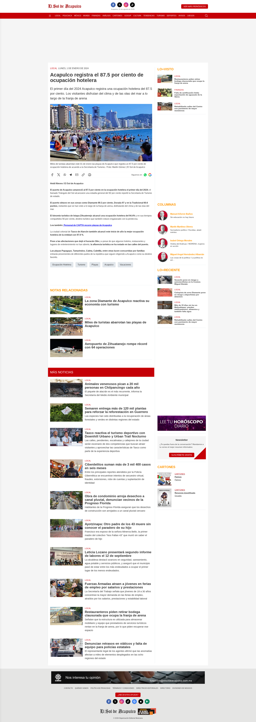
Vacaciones (125, 265)
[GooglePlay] (147, 701)
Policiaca (67, 16)
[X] (119, 4)
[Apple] (140, 701)
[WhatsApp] (65, 175)
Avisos (182, 16)
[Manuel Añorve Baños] (162, 215)
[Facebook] (113, 4)
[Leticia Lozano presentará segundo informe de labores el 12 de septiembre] (66, 561)
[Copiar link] (83, 175)
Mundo (86, 16)
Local (58, 16)
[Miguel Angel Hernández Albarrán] (162, 257)
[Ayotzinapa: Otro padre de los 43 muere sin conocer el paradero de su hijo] (66, 531)
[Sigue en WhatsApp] (145, 175)
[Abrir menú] (50, 16)
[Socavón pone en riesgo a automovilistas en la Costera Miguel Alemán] (164, 280)
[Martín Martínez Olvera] (162, 229)
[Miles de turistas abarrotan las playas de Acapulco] (66, 326)
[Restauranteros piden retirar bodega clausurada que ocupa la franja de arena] (66, 621)
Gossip (127, 16)
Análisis (107, 16)
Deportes (171, 16)
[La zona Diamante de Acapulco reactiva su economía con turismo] (66, 305)
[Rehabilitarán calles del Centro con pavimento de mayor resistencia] (164, 320)
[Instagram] (126, 4)
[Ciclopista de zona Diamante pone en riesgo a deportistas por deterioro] (164, 293)
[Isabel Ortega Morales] (162, 243)
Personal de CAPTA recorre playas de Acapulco (88, 225)
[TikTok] (132, 4)
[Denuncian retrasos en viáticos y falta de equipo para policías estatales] (66, 651)
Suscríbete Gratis (181, 455)
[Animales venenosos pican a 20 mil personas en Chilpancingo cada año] (66, 389)
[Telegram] (71, 175)
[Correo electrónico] (77, 175)
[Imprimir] (89, 175)
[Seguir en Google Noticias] (150, 175)
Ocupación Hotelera (61, 265)
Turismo (161, 16)
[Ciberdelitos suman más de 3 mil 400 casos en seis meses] (66, 473)
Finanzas (96, 16)
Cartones (117, 16)
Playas (95, 265)
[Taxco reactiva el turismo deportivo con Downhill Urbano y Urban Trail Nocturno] (66, 442)
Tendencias (149, 16)
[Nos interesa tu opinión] (128, 677)
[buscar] (206, 15)
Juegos (190, 16)
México (77, 16)
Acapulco (109, 265)
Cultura (137, 16)
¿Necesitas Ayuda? (128, 695)
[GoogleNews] (134, 701)
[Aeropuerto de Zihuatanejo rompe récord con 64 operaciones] (66, 348)
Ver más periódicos (194, 6)
